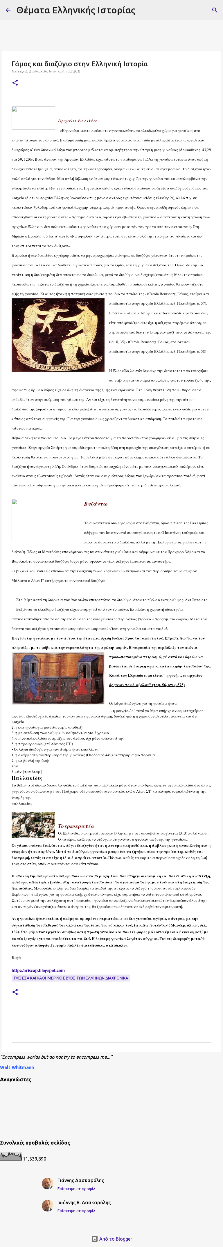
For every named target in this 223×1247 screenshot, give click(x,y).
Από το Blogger (115, 1238)
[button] (15, 83)
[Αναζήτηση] (214, 10)
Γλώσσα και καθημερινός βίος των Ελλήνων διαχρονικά (71, 978)
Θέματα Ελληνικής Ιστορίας (75, 10)
